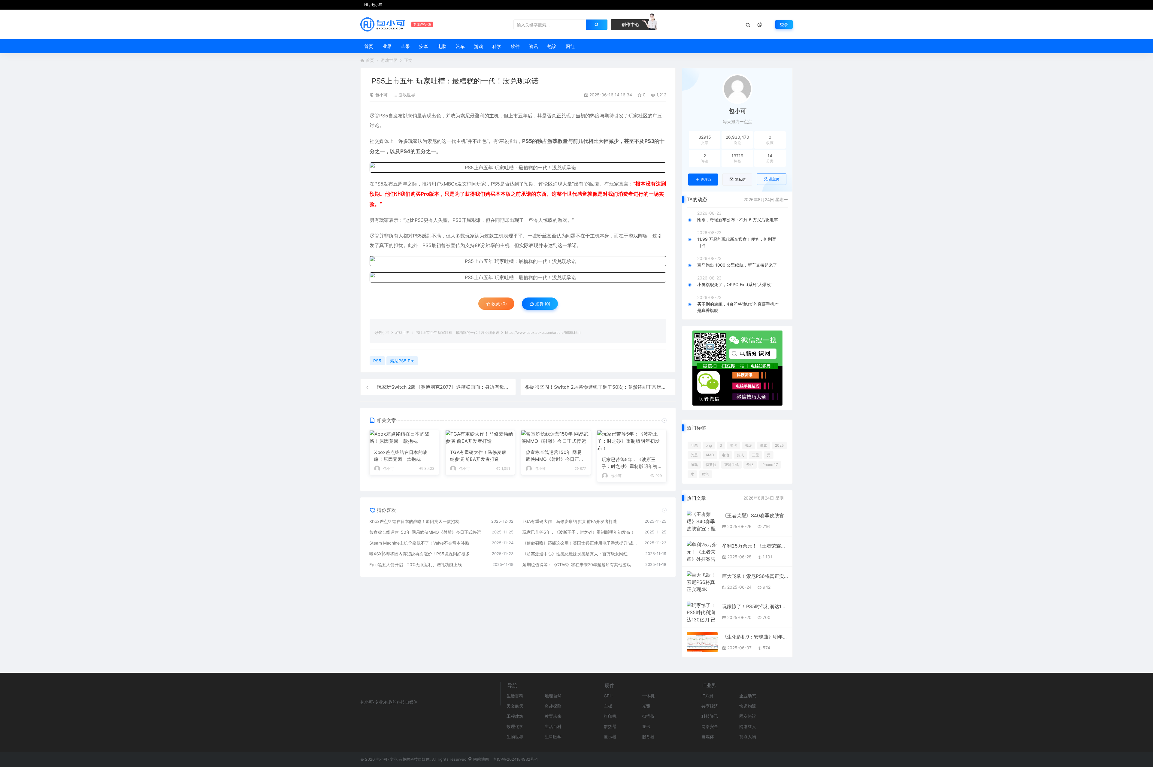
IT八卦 (707, 695)
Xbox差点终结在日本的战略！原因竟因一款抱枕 (401, 455)
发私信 (740, 179)
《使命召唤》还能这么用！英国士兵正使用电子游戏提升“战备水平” (580, 542)
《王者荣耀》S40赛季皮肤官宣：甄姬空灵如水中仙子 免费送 (755, 515)
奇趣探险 (553, 705)
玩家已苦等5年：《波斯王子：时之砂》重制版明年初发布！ (630, 463)
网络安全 (709, 726)
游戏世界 (389, 60)
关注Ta (706, 179)
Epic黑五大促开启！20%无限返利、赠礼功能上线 (415, 564)
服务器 (648, 736)
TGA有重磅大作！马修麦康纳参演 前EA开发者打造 (478, 455)
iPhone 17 (769, 464)
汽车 (460, 46)
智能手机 (731, 464)
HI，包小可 (372, 4)
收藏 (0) (498, 303)
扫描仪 (648, 716)
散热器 (610, 726)
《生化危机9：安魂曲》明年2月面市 (755, 637)
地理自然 (553, 695)
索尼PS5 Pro (402, 360)
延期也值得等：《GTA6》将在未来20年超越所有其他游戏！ (578, 564)
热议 (551, 46)
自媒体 (707, 736)
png (709, 445)
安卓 (423, 46)
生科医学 (553, 736)
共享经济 (709, 705)
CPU (608, 695)
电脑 (441, 46)
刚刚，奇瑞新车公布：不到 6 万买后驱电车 (737, 219)
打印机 (610, 716)
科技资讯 (709, 716)
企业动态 (747, 695)
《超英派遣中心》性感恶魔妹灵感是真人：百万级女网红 (575, 553)
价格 (750, 464)
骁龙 (748, 445)
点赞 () (542, 303)
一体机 (648, 695)
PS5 (383, 116)
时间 (705, 474)
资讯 (533, 46)
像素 (763, 445)
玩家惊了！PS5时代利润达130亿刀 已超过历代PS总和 (755, 606)
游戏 (478, 46)
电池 (725, 455)
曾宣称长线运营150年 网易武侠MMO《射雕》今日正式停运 (555, 456)
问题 (694, 445)
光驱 (646, 705)
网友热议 (747, 716)
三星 (755, 455)
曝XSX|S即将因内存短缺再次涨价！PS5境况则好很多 (419, 553)
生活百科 (515, 695)
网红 (570, 46)
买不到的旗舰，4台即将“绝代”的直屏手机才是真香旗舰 (738, 307)
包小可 (381, 94)
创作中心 (630, 24)
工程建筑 (515, 716)
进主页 (774, 179)
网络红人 (747, 726)
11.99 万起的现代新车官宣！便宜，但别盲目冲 (736, 242)
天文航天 (515, 705)
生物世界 (515, 736)
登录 (784, 24)
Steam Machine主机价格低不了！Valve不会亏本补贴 (419, 542)
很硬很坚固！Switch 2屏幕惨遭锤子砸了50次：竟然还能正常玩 (593, 387)
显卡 (733, 445)
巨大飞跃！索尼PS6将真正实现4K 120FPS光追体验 (755, 576)
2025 (779, 445)
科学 (496, 46)
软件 (515, 46)
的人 (740, 455)
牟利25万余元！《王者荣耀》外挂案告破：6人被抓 (755, 546)
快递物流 (747, 705)
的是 (694, 455)
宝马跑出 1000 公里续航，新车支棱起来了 (737, 264)
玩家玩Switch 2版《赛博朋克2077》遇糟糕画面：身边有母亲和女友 (450, 387)
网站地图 (480, 759)
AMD (710, 455)
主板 (608, 705)
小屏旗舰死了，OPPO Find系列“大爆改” (734, 284)
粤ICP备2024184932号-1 (515, 759)
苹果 (405, 46)
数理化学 (515, 726)
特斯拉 (711, 464)
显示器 (610, 736)
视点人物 (747, 736)
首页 (368, 46)
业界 (387, 46)
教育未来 (553, 716)
